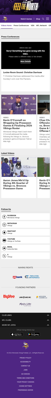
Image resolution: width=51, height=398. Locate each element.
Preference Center (25, 390)
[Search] (43, 18)
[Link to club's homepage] (5, 18)
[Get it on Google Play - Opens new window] (34, 336)
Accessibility (25, 362)
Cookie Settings (25, 386)
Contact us (25, 366)
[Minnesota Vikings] (25, 346)
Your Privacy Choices (25, 382)
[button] (25, 61)
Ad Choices (25, 374)
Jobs (25, 370)
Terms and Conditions (25, 378)
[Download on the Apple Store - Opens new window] (17, 335)
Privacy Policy (25, 358)
